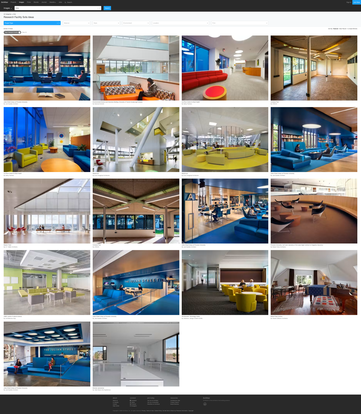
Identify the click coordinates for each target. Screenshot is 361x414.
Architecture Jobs (175, 400)
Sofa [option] (17, 8)
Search (107, 8)
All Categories (7, 14)
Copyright (190, 410)
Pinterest (133, 404)
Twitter (133, 402)
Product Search (174, 402)
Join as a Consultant (153, 402)
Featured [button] (335, 28)
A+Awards (115, 402)
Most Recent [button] (342, 28)
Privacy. (144, 410)
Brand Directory (174, 404)
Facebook (134, 400)
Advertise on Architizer (153, 404)
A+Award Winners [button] (352, 28)
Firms (29, 2)
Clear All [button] (24, 32)
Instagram (134, 406)
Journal (44, 2)
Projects (13, 2)
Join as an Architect (152, 400)
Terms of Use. (150, 410)
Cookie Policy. (158, 410)
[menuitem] (8, 8)
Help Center (116, 406)
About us (115, 400)
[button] (19, 32)
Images (21, 2)
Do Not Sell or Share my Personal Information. (175, 410)
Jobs (60, 2)
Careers (115, 404)
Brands (36, 2)
